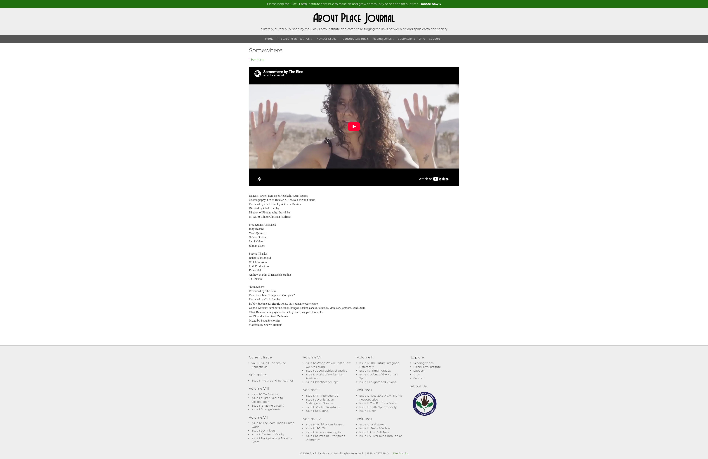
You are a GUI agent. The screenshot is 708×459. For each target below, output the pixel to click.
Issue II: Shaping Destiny (267, 405)
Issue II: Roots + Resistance (323, 407)
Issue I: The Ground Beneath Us (272, 380)
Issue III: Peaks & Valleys (374, 428)
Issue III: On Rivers (263, 430)
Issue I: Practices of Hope (322, 382)
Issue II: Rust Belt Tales (374, 432)
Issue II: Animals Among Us (323, 432)
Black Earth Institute (427, 367)
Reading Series (382, 38)
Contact (418, 378)
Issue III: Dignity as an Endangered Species (320, 401)
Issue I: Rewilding (317, 411)
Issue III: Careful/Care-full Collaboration (267, 399)
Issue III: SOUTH (316, 428)
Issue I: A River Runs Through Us (380, 436)
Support (435, 38)
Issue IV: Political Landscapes (325, 424)
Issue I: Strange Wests (266, 409)
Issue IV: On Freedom (265, 394)
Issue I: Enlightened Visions (377, 382)
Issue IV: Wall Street (372, 424)
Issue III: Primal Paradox (375, 370)
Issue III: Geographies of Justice (326, 370)
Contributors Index (355, 38)
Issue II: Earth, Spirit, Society (378, 407)
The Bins (256, 59)
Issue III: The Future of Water (378, 403)
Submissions (406, 38)
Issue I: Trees (367, 411)
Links (422, 38)
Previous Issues (326, 38)
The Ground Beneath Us (293, 38)
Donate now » (430, 4)
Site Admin (400, 453)
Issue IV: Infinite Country (322, 395)
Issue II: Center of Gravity (267, 434)
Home (269, 38)
